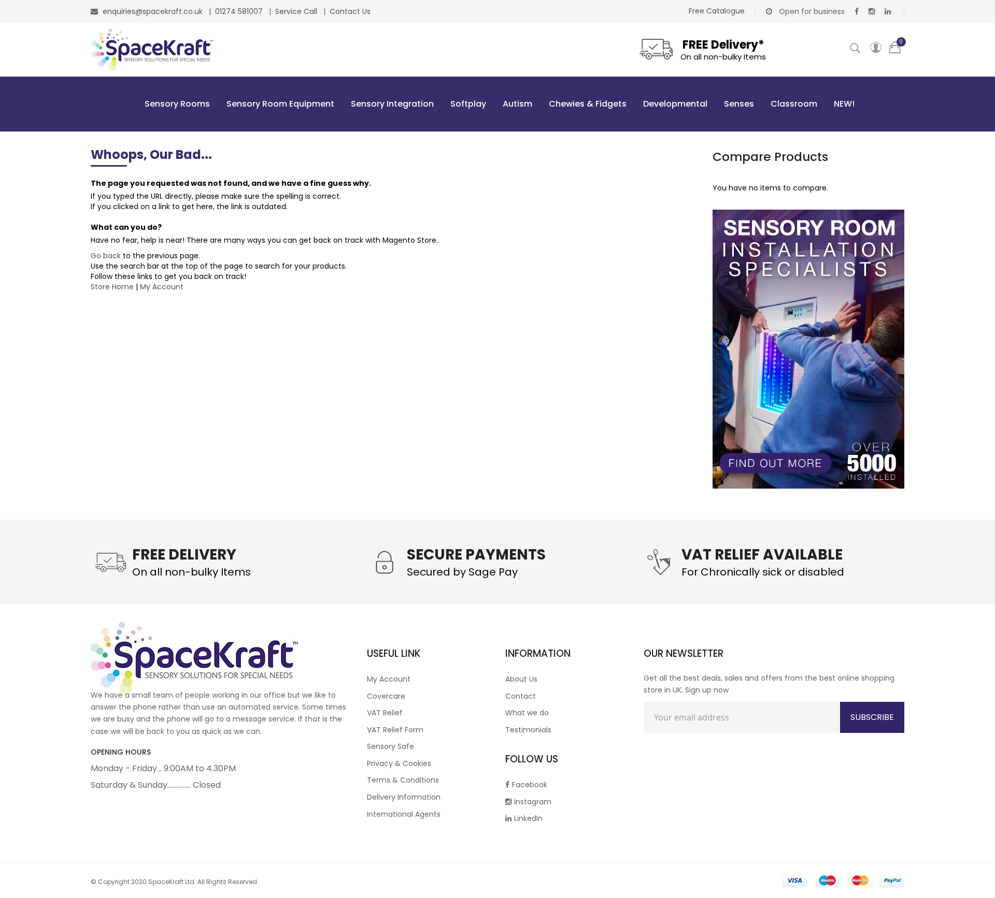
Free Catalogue (717, 11)
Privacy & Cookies (399, 763)
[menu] (497, 104)
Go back (106, 256)
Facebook (529, 784)
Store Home (112, 287)
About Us (521, 679)
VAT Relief (385, 713)
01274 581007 (240, 11)
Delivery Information (403, 797)
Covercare (386, 696)
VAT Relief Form (395, 730)
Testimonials (528, 730)
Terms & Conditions (403, 780)
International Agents (403, 814)
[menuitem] (175, 104)
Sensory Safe (390, 746)
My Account (161, 287)
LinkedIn (528, 818)
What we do (527, 713)
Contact (520, 696)
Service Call (297, 11)
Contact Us (350, 11)
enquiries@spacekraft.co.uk (153, 11)
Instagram (532, 802)
